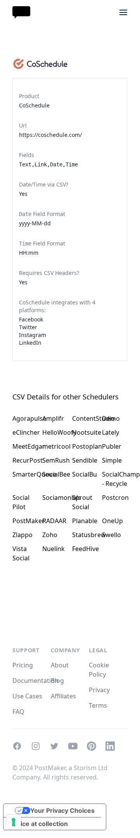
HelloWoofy (54, 432)
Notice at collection (39, 824)
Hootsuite (84, 432)
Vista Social (20, 553)
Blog (57, 680)
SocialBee (54, 474)
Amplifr (53, 418)
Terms (98, 705)
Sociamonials (54, 497)
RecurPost (25, 460)
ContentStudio (84, 418)
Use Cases (27, 696)
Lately (110, 432)
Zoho (49, 534)
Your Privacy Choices (62, 810)
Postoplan (84, 446)
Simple (112, 460)
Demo (111, 418)
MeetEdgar (25, 446)
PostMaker (25, 521)
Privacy (99, 690)
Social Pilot (20, 502)
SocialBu (84, 474)
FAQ (18, 711)
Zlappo (22, 534)
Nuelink (53, 548)
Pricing (22, 665)
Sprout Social (82, 502)
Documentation (35, 680)
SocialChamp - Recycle (114, 479)
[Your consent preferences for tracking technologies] (13, 822)
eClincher (25, 432)
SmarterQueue (25, 474)
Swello (111, 534)
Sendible (84, 460)
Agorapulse (25, 418)
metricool (54, 446)
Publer (111, 446)
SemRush (54, 460)
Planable (84, 521)
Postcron (114, 497)
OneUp (112, 521)
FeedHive (84, 548)
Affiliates (63, 696)
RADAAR (54, 521)
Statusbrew (84, 534)
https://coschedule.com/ (50, 134)
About (60, 665)
